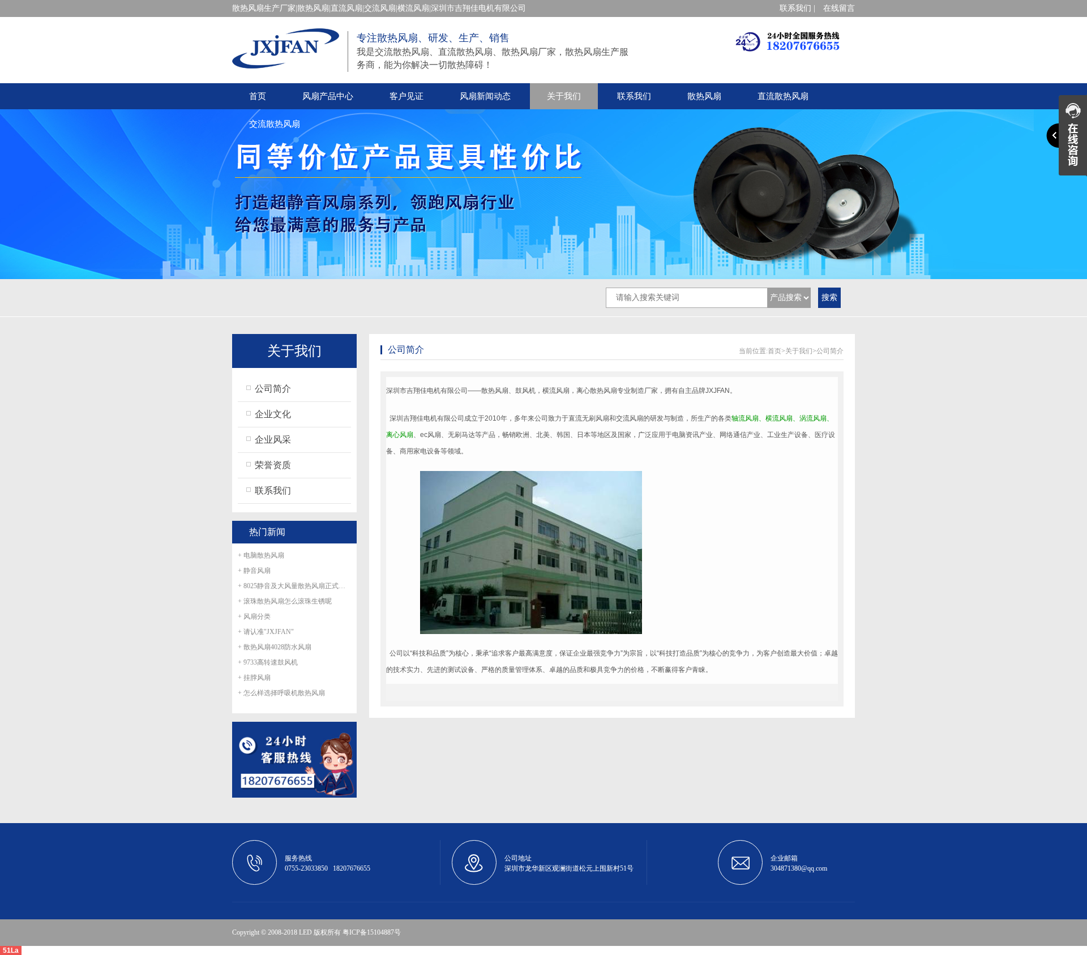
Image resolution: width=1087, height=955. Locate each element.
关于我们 (564, 96)
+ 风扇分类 (254, 616)
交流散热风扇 (274, 124)
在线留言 (839, 8)
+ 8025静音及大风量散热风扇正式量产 (294, 586)
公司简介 (273, 388)
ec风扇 (430, 435)
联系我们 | (797, 8)
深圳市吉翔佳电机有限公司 (427, 391)
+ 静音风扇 (254, 570)
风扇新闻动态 (485, 96)
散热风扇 (704, 96)
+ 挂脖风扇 (254, 677)
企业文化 (273, 414)
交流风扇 (629, 418)
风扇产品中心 (327, 96)
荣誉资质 (273, 465)
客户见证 (406, 96)
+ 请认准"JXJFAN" (266, 631)
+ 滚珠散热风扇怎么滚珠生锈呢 (285, 601)
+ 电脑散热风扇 (261, 555)
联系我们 (634, 96)
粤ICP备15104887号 (372, 932)
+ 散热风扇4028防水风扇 (274, 647)
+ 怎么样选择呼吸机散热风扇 (281, 693)
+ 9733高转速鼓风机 (268, 662)
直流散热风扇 (783, 96)
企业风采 (273, 439)
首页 (257, 96)
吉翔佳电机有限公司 (433, 418)
